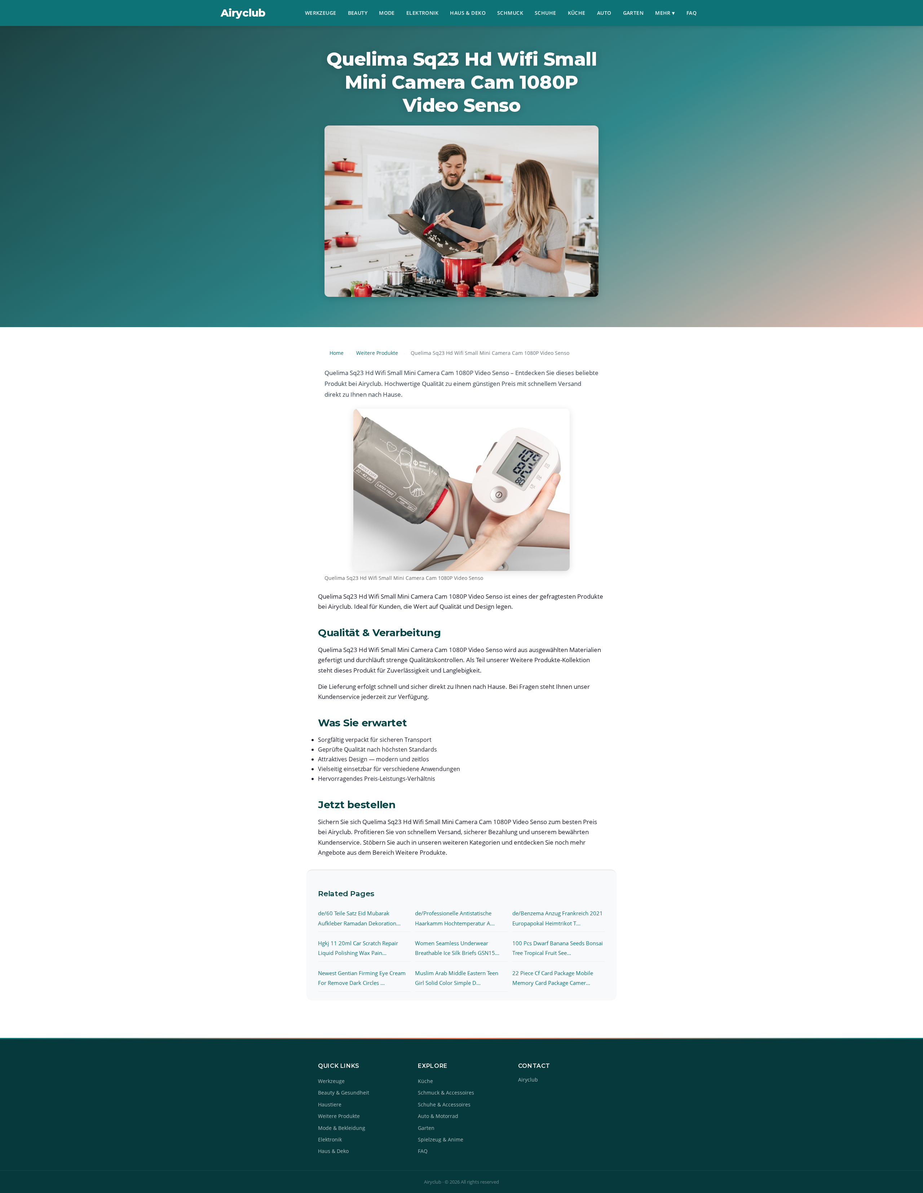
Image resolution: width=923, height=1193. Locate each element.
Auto (604, 12)
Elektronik (422, 12)
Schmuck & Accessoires (446, 1092)
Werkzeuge (320, 12)
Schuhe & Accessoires (444, 1104)
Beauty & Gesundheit (343, 1092)
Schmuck (510, 12)
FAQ (691, 12)
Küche (577, 12)
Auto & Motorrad (438, 1116)
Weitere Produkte (377, 352)
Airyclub (243, 12)
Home (337, 352)
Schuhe (545, 12)
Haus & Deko (468, 12)
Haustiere (329, 1104)
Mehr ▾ (665, 12)
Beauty (358, 12)
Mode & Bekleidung (341, 1127)
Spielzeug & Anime (440, 1139)
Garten (633, 12)
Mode (387, 12)
